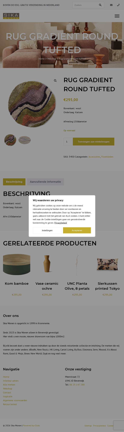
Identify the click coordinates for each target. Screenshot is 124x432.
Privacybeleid (60, 222)
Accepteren (77, 230)
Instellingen (47, 230)
